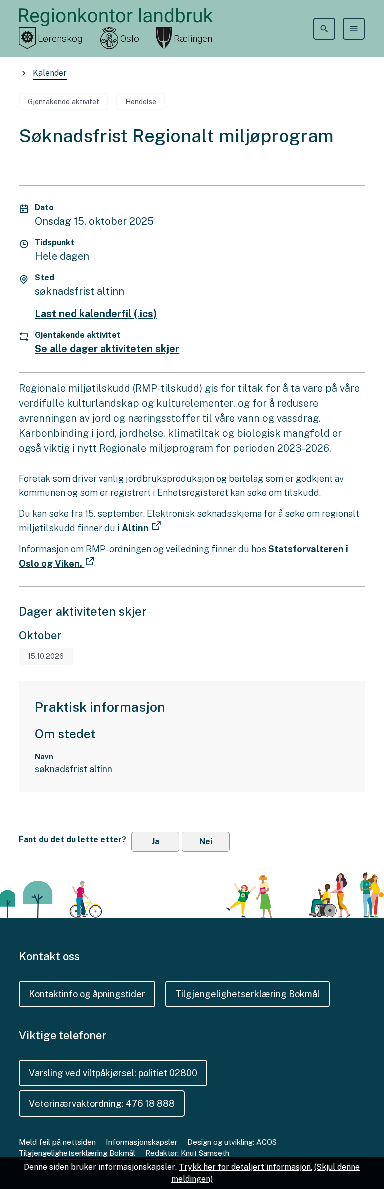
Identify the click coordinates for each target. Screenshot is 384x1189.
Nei (206, 841)
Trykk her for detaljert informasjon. (245, 1167)
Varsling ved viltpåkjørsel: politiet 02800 (113, 1073)
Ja (156, 841)
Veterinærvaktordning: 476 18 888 (102, 1103)
